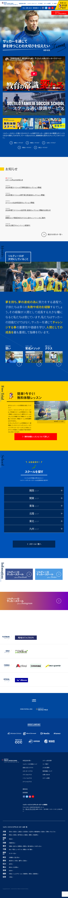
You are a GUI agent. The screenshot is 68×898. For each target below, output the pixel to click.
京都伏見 (12, 842)
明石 (10, 835)
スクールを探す (47, 3)
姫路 (26, 835)
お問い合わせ (29, 8)
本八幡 (30, 849)
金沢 (10, 864)
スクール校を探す (47, 760)
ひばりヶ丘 (38, 846)
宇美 (10, 873)
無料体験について (47, 771)
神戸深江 (21, 835)
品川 (15, 846)
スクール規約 (46, 778)
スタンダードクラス (27, 771)
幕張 (25, 849)
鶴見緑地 (37, 831)
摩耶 (30, 835)
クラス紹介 (40, 3)
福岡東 (35, 873)
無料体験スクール (37, 8)
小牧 (16, 860)
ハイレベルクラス (27, 778)
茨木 (10, 831)
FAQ (24, 8)
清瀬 (10, 846)
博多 (30, 873)
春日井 (11, 860)
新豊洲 (20, 846)
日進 (25, 860)
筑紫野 (25, 873)
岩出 (10, 839)
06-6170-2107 (31, 809)
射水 (10, 867)
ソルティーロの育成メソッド (30, 764)
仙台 (10, 870)
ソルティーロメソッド (32, 3)
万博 (47, 831)
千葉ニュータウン (17, 849)
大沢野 (15, 867)
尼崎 (15, 835)
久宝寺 (31, 831)
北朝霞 (11, 857)
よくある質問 (46, 767)
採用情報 (25, 792)
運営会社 (25, 789)
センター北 (12, 853)
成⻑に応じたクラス (28, 767)
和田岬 (35, 835)
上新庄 (20, 831)
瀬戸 (20, 860)
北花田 (25, 831)
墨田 (25, 846)
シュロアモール (17, 873)
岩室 (15, 831)
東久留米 (31, 846)
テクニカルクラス (27, 774)
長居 (43, 831)
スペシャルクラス (27, 781)
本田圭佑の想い (22, 3)
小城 (10, 877)
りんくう (52, 831)
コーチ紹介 (54, 3)
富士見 (17, 857)
